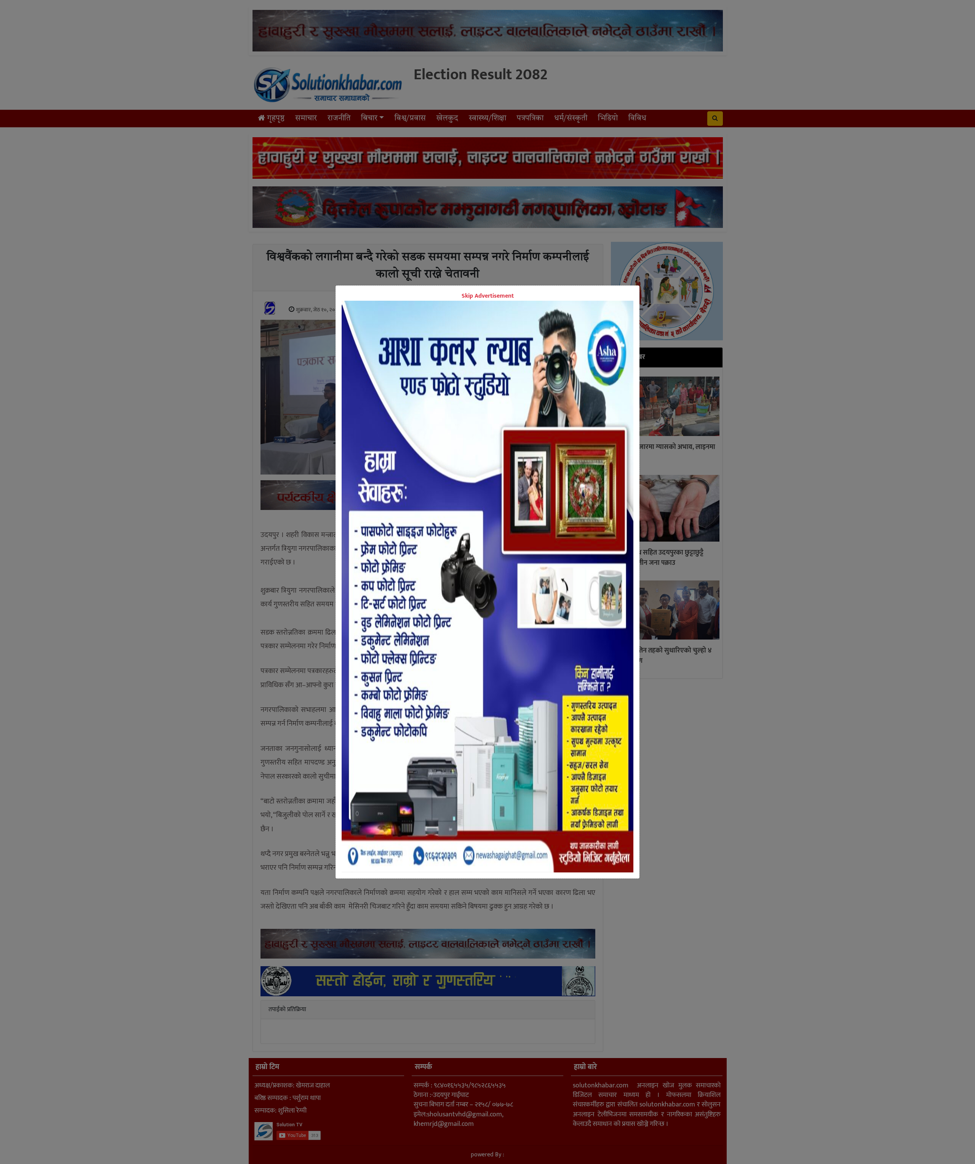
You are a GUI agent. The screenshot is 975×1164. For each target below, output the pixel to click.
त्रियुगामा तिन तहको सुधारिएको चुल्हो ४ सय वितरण (663, 656)
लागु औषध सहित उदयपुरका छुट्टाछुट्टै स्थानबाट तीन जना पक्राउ (658, 558)
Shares (429, 521)
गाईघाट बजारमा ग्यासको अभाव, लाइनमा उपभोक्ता (664, 452)
